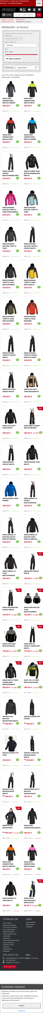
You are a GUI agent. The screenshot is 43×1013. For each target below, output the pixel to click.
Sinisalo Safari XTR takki (10, 754)
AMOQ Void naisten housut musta (10, 609)
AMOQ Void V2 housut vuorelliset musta (32, 646)
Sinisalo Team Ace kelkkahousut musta (31, 755)
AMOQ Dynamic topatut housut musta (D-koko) (30, 355)
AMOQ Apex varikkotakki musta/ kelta (29, 101)
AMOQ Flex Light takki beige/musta (31, 390)
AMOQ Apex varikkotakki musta (32, 827)
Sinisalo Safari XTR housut (32, 718)
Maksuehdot (30, 924)
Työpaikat (29, 927)
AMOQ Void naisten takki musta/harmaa (31, 610)
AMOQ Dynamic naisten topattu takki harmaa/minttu (31, 211)
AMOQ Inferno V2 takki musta (9, 899)
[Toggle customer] (34, 10)
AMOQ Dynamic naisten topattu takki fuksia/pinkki (10, 210)
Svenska (35, 958)
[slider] (4, 54)
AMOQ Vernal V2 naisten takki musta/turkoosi (30, 537)
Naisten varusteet (13, 38)
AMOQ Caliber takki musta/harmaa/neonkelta (32, 173)
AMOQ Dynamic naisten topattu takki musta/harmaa (9, 247)
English (28, 958)
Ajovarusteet (20, 19)
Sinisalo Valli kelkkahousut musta (8, 791)
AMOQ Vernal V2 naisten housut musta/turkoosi (9, 537)
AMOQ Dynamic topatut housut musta (9, 355)
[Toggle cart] (39, 10)
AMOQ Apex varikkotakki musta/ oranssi (8, 864)
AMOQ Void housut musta (31, 572)
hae (38, 15)
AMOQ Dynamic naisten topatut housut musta (31, 246)
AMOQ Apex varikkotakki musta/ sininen (30, 137)
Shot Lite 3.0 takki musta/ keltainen (31, 681)
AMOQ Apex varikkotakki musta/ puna (7, 137)
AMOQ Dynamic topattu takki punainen (30, 319)
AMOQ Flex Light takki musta (9, 427)
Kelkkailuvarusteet (7, 22)
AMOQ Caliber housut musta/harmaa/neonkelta (10, 174)
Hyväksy (21, 1005)
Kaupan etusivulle (7, 19)
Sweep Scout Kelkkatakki (7, 827)
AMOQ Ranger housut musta (8, 463)
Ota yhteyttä (9, 967)
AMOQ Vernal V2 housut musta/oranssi (30, 501)
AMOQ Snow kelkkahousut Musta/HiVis (30, 900)
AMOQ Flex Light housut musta (9, 390)
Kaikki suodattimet (15, 59)
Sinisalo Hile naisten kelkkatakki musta (10, 719)
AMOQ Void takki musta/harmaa (9, 645)
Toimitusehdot (31, 922)
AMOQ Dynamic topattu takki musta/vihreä (8, 319)
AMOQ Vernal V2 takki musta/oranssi (9, 573)
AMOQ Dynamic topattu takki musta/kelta (30, 282)
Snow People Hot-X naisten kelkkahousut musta (31, 792)
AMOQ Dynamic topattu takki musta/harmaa (8, 282)
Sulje (39, 3)
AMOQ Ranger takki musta (32, 463)
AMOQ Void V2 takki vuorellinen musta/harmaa (10, 682)
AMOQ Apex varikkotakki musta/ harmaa (8, 101)
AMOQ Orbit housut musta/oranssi (32, 427)
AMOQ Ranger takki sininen (10, 500)
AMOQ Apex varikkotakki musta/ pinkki (29, 864)
